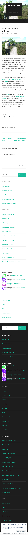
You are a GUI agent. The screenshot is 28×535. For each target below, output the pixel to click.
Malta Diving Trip (6, 231)
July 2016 (4, 399)
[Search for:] (14, 175)
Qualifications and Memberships (10, 248)
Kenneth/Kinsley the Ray (8, 227)
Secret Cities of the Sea (8, 257)
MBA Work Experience (8, 240)
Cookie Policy (7, 528)
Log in (3, 304)
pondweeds (19, 79)
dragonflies (5, 79)
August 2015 (5, 421)
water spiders (12, 79)
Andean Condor (6, 186)
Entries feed (5, 309)
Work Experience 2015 (10, 127)
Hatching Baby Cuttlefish (9, 203)
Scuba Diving (5, 253)
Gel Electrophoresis (16, 275)
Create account (6, 300)
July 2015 (4, 425)
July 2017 (4, 391)
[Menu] (4, 21)
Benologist (14, 33)
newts (6, 81)
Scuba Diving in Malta (8, 199)
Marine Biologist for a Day (9, 235)
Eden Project (5, 218)
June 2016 (4, 404)
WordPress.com (6, 317)
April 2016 (5, 412)
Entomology (5, 222)
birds (7, 94)
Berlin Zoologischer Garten (9, 214)
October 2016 (6, 395)
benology (14, 5)
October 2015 (6, 417)
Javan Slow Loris (6, 195)
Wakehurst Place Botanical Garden (11, 261)
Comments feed (6, 313)
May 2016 (4, 408)
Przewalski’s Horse (7, 190)
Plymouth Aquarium (7, 244)
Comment (20, 165)
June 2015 (4, 430)
